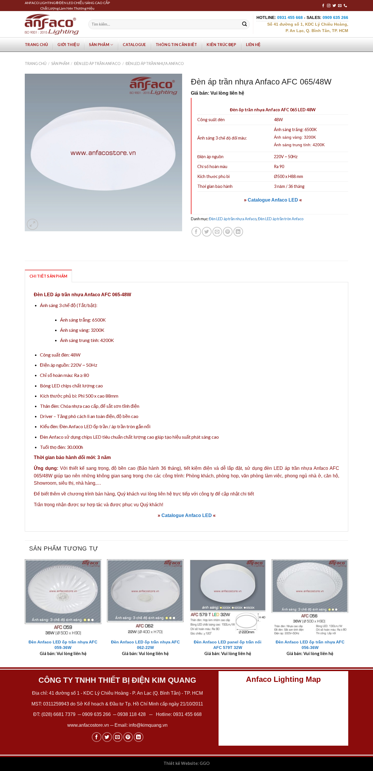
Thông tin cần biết (176, 44)
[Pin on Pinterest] (228, 232)
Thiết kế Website (180, 763)
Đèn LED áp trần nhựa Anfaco (155, 63)
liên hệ (165, 493)
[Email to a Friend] (217, 232)
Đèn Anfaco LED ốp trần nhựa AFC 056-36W (310, 645)
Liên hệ (253, 44)
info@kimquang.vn (148, 725)
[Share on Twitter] (207, 232)
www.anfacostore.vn (88, 725)
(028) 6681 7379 (59, 714)
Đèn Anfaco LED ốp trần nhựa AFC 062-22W (145, 645)
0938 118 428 (131, 714)
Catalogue (134, 44)
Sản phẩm (99, 44)
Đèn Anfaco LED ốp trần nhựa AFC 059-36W (63, 645)
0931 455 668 (187, 714)
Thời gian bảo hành (215, 186)
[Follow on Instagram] (328, 6)
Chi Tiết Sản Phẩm (48, 276)
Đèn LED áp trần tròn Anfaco (280, 218)
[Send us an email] (340, 6)
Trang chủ (36, 44)
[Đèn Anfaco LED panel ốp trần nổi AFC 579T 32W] (227, 597)
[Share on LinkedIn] (238, 232)
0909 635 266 (96, 714)
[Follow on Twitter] (334, 6)
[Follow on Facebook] (323, 6)
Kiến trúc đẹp (221, 44)
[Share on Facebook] (196, 232)
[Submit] (244, 24)
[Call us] (345, 6)
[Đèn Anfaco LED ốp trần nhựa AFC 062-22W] (145, 597)
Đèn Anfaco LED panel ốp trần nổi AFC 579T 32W (227, 645)
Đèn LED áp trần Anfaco (97, 63)
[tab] (48, 276)
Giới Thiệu (68, 44)
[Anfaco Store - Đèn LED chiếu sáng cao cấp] (52, 24)
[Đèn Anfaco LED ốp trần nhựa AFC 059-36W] (63, 597)
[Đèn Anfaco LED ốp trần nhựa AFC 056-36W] (310, 597)
